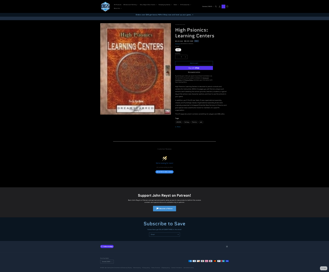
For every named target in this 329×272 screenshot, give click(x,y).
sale (201, 122)
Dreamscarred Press (180, 24)
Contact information (176, 267)
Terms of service (155, 267)
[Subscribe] (178, 234)
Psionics (194, 122)
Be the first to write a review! (164, 172)
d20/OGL (178, 122)
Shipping (177, 43)
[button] (130, 4)
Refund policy (137, 267)
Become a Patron (166, 209)
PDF (178, 49)
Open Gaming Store (109, 267)
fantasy (186, 122)
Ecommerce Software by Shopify (123, 267)
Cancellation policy (189, 267)
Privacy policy (146, 267)
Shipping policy (166, 267)
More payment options (194, 72)
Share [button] (179, 127)
